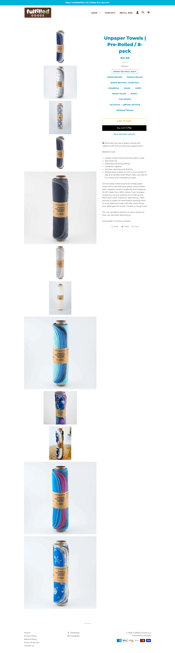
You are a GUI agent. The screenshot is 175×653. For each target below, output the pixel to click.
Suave (127, 88)
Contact (110, 13)
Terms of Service (31, 642)
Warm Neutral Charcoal (125, 83)
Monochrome (114, 77)
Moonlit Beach (124, 110)
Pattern (124, 66)
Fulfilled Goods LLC (142, 633)
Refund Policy (30, 639)
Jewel (134, 94)
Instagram (75, 636)
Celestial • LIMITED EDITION (125, 105)
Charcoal (113, 88)
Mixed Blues (119, 94)
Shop (94, 13)
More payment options (124, 134)
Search (27, 633)
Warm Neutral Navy (124, 72)
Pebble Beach (135, 77)
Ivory (138, 88)
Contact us (29, 646)
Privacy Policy (30, 636)
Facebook (75, 633)
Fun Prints (125, 99)
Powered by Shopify (141, 635)
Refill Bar (126, 13)
